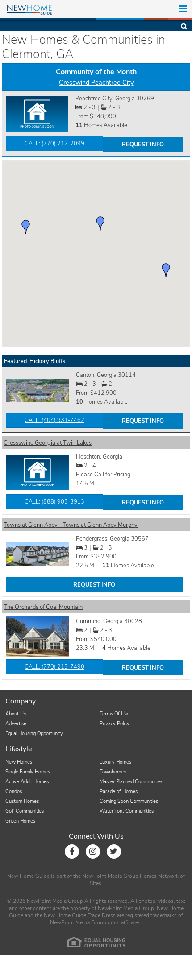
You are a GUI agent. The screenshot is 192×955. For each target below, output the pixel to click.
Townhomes (113, 772)
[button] (100, 223)
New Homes (18, 762)
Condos (13, 791)
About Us (15, 714)
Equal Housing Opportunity (34, 733)
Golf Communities (24, 811)
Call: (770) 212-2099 (54, 144)
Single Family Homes (27, 772)
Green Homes (20, 821)
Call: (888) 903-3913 (54, 502)
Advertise (15, 723)
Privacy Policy (114, 723)
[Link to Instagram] (93, 851)
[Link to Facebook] (72, 851)
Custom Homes (22, 801)
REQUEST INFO (143, 145)
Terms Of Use (114, 714)
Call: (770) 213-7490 (54, 667)
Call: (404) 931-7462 (54, 420)
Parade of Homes (119, 791)
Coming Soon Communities (129, 801)
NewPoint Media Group (110, 876)
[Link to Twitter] (114, 851)
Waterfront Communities (127, 811)
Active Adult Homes (27, 781)
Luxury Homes (115, 762)
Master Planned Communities (131, 781)
